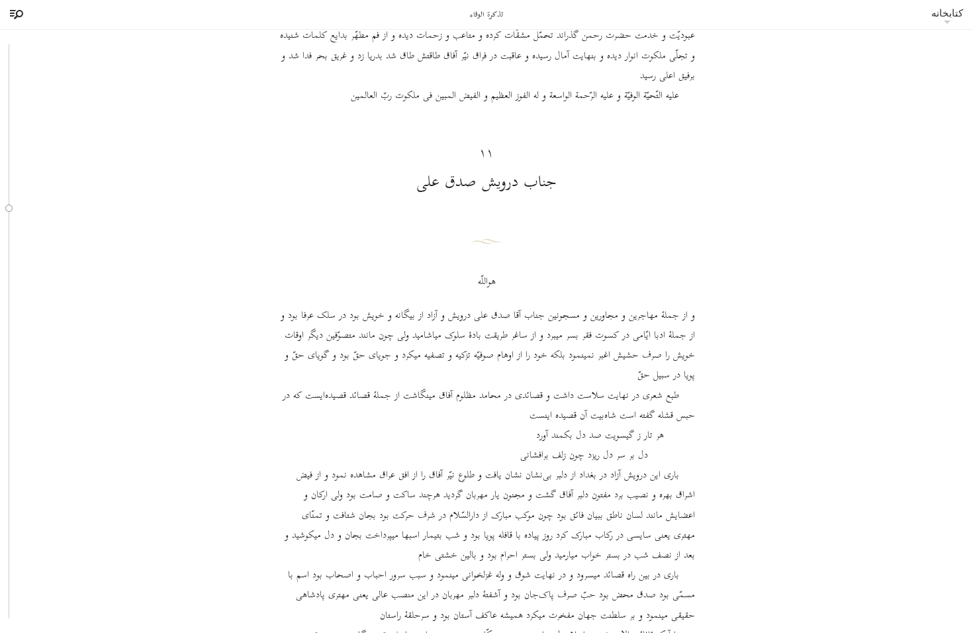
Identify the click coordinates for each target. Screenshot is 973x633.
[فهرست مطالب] (14, 14)
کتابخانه (947, 13)
